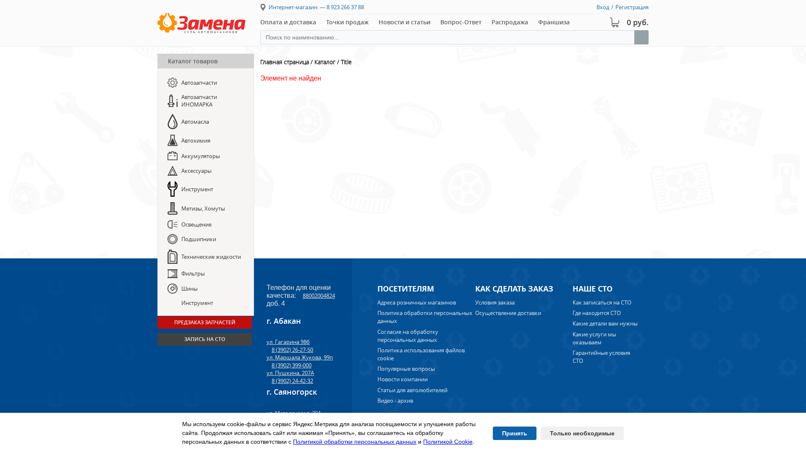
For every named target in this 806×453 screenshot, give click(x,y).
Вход (603, 7)
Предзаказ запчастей (205, 322)
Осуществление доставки (508, 313)
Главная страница (284, 62)
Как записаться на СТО (602, 302)
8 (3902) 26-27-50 (292, 350)
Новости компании (402, 379)
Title (346, 62)
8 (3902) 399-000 (291, 365)
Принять (514, 433)
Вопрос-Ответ (461, 22)
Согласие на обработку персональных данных (407, 336)
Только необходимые (582, 433)
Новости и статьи (404, 22)
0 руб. (638, 22)
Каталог (324, 62)
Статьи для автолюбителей (412, 390)
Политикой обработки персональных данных (354, 441)
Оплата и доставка (288, 22)
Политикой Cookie (448, 441)
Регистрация (632, 7)
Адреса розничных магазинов (416, 302)
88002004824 (319, 295)
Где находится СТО (597, 313)
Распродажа (510, 22)
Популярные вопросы (406, 368)
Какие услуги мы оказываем (594, 338)
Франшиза (554, 22)
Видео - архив (395, 400)
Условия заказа (495, 302)
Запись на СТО (204, 339)
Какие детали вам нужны (605, 323)
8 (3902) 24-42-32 (292, 381)
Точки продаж (347, 22)
